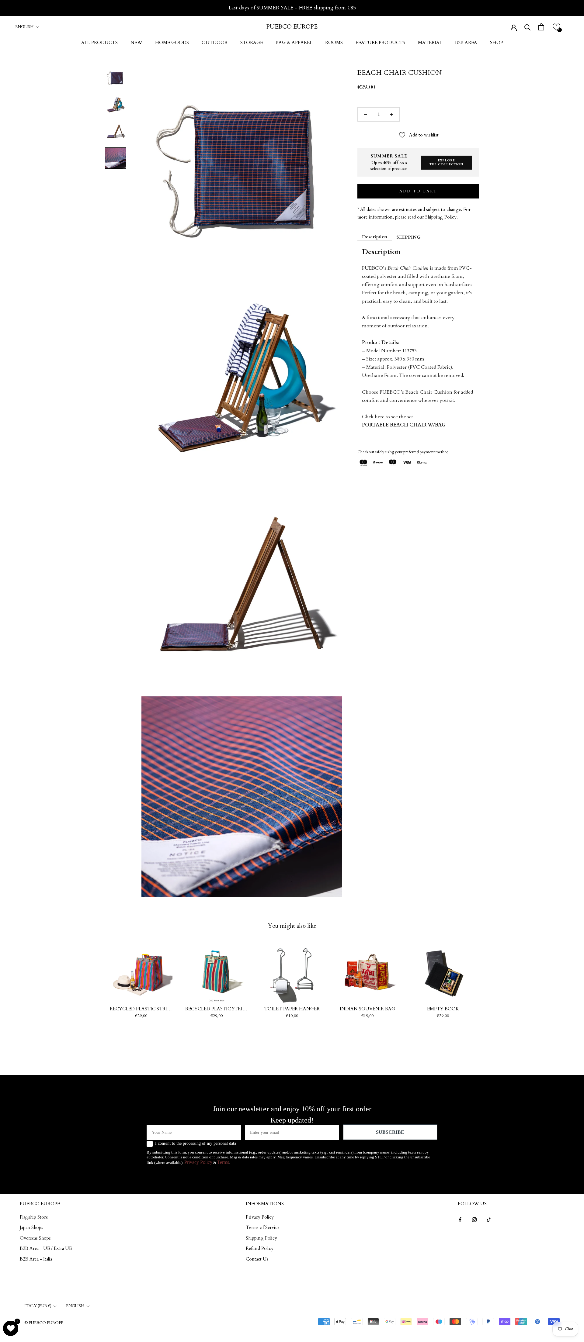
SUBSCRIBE (390, 1132)
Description (374, 236)
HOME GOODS (172, 43)
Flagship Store (34, 1217)
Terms (223, 1162)
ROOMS (334, 43)
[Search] (527, 27)
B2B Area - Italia (36, 1259)
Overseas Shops (35, 1238)
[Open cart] (541, 26)
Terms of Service (263, 1227)
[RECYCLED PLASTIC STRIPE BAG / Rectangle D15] (216, 972)
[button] (556, 27)
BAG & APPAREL (294, 43)
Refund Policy (259, 1248)
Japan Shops (31, 1227)
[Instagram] (474, 1219)
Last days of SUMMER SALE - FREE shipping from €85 (292, 7)
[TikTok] (488, 1219)
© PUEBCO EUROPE (43, 1323)
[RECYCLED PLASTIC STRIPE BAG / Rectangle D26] (141, 972)
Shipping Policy (261, 1238)
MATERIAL (430, 43)
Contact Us (257, 1259)
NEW (136, 43)
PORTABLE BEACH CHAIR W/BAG (404, 425)
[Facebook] (460, 1219)
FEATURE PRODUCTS (380, 43)
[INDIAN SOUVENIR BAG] (367, 972)
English (24, 26)
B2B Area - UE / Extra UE (46, 1248)
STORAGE (251, 43)
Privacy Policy (198, 1162)
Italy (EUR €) (37, 1306)
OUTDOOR (215, 43)
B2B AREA (466, 43)
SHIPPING (408, 237)
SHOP (496, 43)
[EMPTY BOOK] (443, 972)
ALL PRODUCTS (99, 43)
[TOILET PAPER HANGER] (292, 972)
